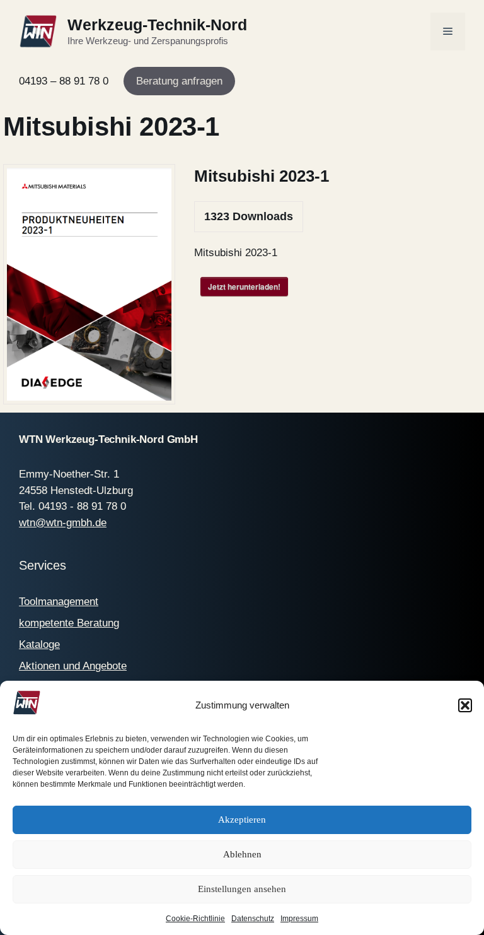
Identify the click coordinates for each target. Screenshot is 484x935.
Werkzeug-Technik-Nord (157, 24)
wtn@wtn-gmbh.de (63, 523)
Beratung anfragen (179, 81)
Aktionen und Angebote (73, 666)
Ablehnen (242, 854)
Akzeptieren (242, 819)
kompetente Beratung (69, 623)
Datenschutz (252, 918)
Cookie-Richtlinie (195, 918)
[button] (465, 705)
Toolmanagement (58, 602)
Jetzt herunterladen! (244, 286)
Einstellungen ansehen (242, 889)
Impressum (299, 918)
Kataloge (39, 644)
